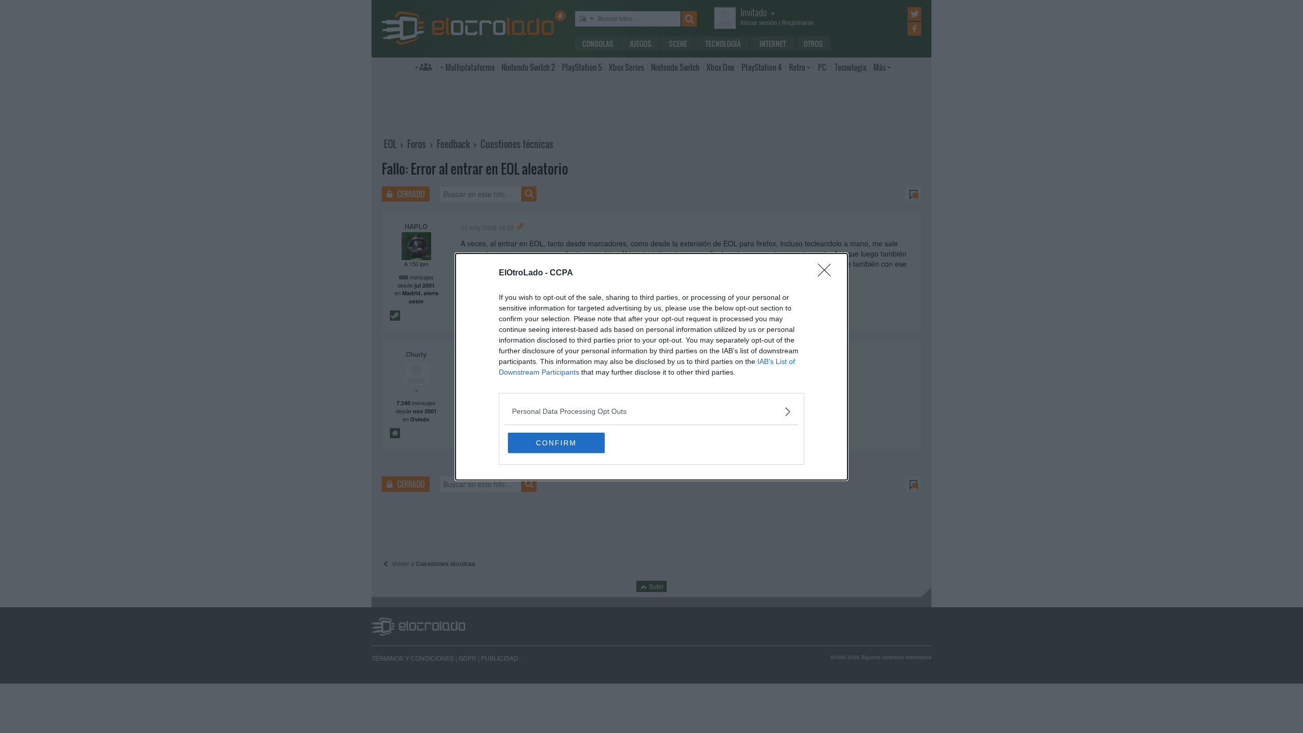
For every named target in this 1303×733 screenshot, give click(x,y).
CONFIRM (556, 443)
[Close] (827, 273)
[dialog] (651, 366)
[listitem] (651, 411)
